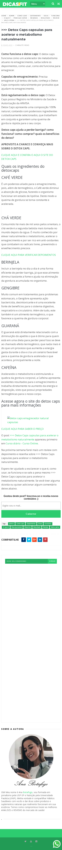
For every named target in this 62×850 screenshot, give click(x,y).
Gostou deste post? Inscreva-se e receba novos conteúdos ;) (31, 497)
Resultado (45, 18)
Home (3, 16)
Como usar (22, 16)
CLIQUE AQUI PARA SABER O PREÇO (22, 429)
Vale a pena (9, 20)
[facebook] (36, 841)
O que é (7, 18)
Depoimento (35, 16)
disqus (52, 561)
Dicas (46, 16)
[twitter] (25, 841)
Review (56, 18)
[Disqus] (31, 602)
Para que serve (20, 18)
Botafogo (28, 792)
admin (11, 16)
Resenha (34, 18)
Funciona (55, 16)
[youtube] (31, 841)
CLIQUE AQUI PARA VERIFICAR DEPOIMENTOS (28, 255)
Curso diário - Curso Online (22, 443)
